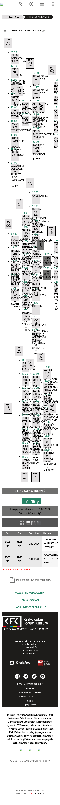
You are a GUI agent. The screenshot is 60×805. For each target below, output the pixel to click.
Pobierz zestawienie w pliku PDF (34, 579)
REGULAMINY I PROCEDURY (30, 684)
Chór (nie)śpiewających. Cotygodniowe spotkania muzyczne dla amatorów (47, 415)
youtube (42, 676)
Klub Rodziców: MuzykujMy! (15, 58)
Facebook (25, 676)
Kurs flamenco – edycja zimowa (15, 142)
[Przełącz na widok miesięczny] (39, 523)
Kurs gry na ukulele (36, 227)
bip (44, 664)
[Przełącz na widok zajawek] (22, 522)
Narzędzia (31, 4)
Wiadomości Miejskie (30, 692)
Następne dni (43, 31)
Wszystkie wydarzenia (29, 593)
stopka (26, 622)
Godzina (33, 533)
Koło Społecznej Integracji (47, 387)
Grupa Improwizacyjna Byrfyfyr (36, 134)
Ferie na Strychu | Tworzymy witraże (15, 73)
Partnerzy (30, 688)
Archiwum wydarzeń (29, 607)
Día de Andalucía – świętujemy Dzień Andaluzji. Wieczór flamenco (36, 323)
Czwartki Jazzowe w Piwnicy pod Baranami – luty (15, 169)
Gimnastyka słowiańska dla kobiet (25, 464)
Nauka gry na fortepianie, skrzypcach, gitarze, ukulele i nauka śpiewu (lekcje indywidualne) (36, 213)
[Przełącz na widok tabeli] (28, 523)
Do (19, 533)
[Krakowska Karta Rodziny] (21, 750)
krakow (20, 663)
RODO (30, 701)
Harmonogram (29, 600)
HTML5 (25, 781)
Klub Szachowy (15, 153)
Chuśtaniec (36, 195)
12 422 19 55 (32, 653)
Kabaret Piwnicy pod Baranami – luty (36, 149)
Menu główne (42, 4)
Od (7, 533)
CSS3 (30, 781)
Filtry (34, 501)
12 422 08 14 (32, 650)
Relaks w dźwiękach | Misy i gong (47, 443)
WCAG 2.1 (39, 781)
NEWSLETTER (30, 705)
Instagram (17, 676)
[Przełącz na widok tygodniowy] (33, 523)
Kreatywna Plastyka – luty (36, 80)
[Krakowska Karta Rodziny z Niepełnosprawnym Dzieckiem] (30, 750)
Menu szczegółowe (53, 4)
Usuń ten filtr (39, 513)
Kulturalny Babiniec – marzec (47, 429)
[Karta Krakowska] (39, 750)
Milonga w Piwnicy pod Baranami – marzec (47, 457)
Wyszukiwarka (20, 4)
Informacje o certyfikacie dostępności (30, 770)
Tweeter (34, 676)
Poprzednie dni (5, 31)
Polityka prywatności (30, 697)
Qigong (36, 306)
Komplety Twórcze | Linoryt (36, 121)
